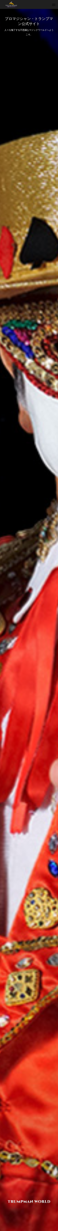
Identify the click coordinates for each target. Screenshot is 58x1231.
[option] (29, 620)
